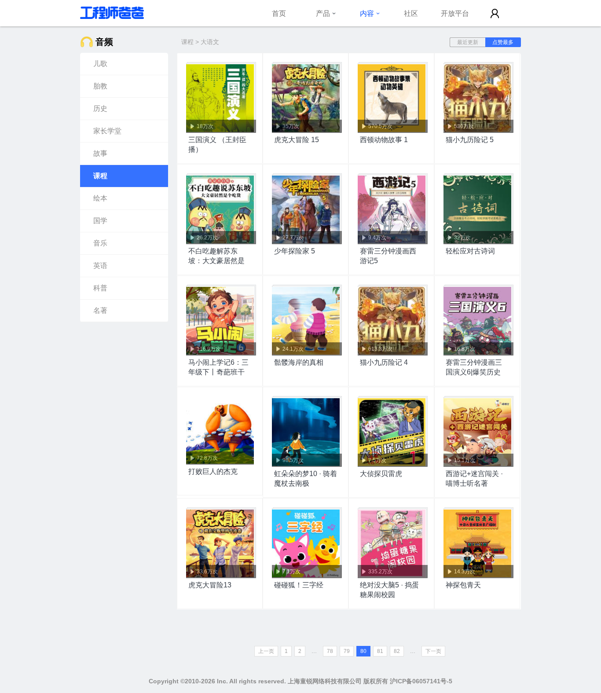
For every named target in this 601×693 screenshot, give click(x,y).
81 (380, 651)
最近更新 (467, 42)
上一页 (266, 651)
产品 (323, 13)
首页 (279, 13)
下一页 (433, 651)
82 (397, 651)
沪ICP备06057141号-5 (421, 681)
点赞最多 (502, 42)
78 (330, 651)
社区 (411, 13)
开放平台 (455, 13)
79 (347, 651)
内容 (367, 13)
